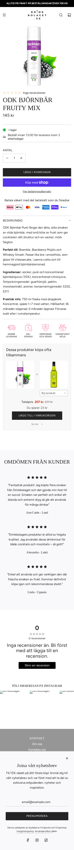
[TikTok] (46, 840)
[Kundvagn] (69, 15)
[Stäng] (67, 758)
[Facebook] (28, 840)
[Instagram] (37, 840)
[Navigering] (4, 15)
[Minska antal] (7, 158)
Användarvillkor (43, 831)
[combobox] (54, 393)
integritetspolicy (25, 831)
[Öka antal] (21, 158)
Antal (7, 150)
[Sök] (61, 15)
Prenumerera (37, 816)
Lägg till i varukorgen (37, 415)
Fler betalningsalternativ (37, 191)
